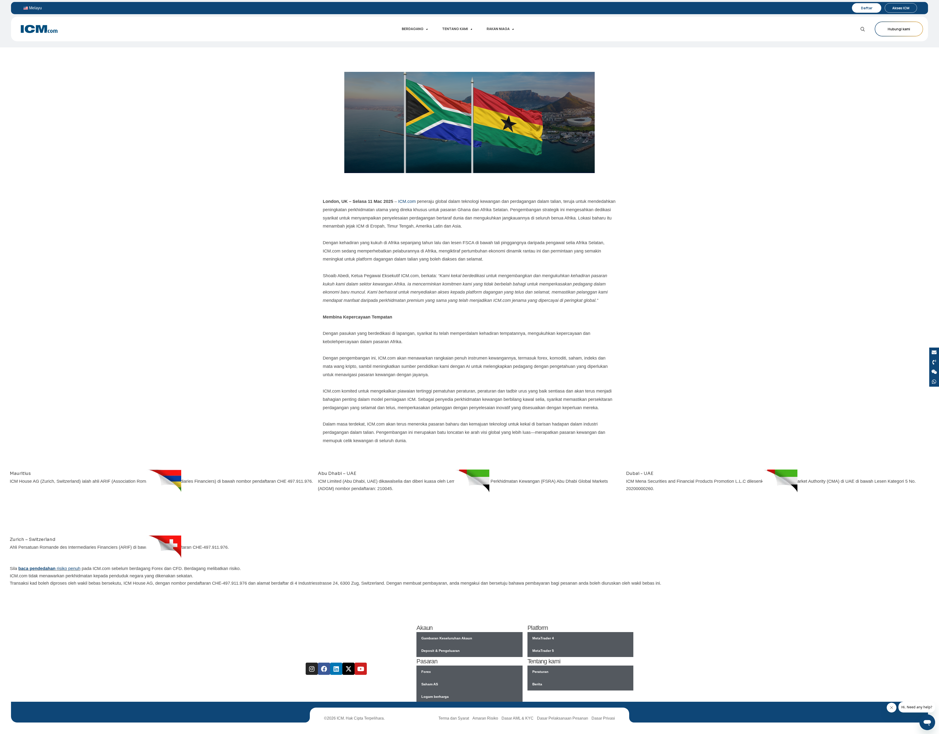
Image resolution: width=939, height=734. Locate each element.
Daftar (866, 8)
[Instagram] (312, 669)
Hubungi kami (899, 29)
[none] (50, 7)
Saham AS (429, 684)
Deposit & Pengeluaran (440, 651)
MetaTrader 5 (543, 651)
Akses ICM (900, 8)
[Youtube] (361, 669)
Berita (537, 684)
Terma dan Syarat (453, 718)
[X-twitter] (348, 669)
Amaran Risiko (485, 718)
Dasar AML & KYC (518, 718)
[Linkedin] (336, 669)
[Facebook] (324, 669)
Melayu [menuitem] (35, 8)
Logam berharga (435, 697)
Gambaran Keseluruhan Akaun (446, 638)
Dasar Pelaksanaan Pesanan (562, 718)
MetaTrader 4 (543, 638)
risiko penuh (49, 568)
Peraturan (540, 672)
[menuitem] (50, 7)
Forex (426, 672)
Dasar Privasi (603, 718)
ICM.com (407, 201)
